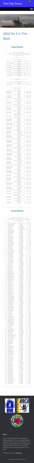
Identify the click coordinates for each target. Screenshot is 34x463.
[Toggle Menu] (31, 8)
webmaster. (19, 453)
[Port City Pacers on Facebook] (30, 1)
